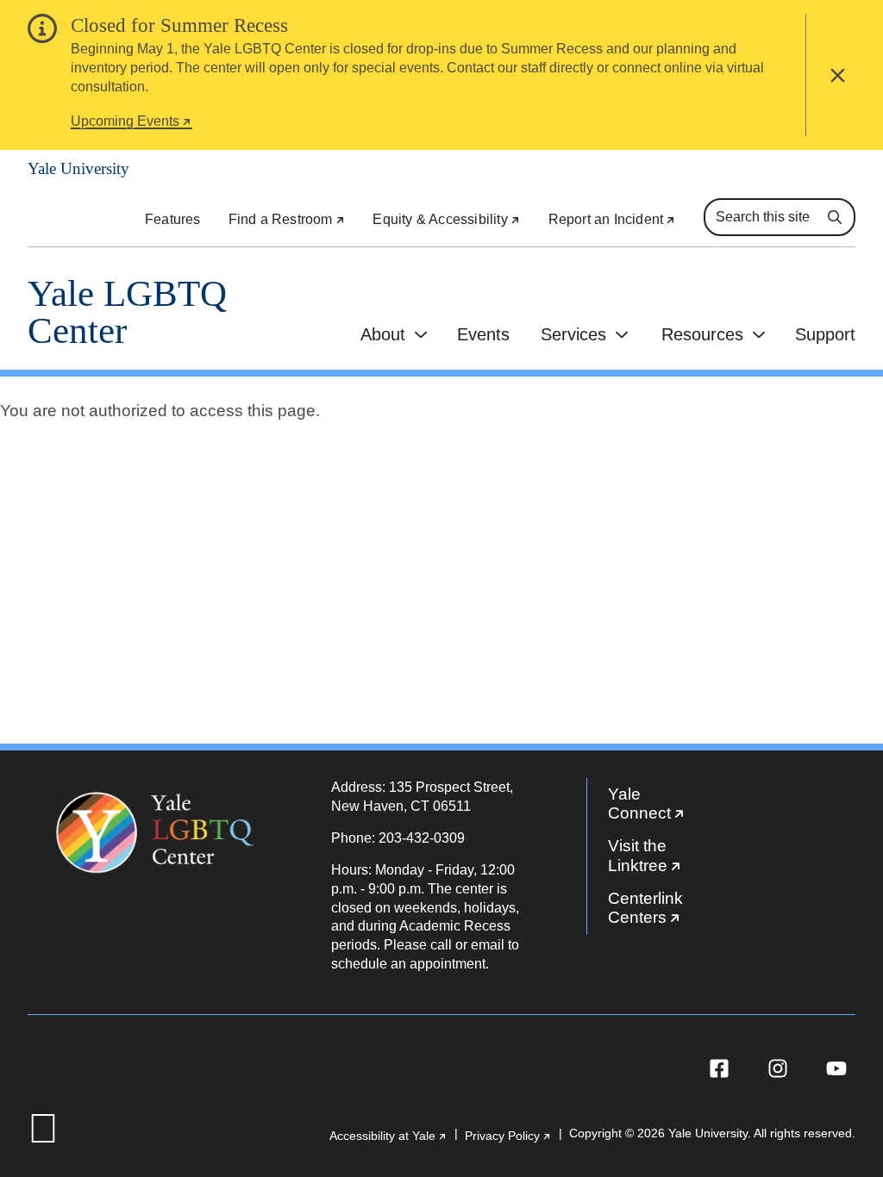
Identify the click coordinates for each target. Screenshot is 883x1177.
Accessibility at (388, 1136)
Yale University (78, 168)
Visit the (664, 859)
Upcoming (131, 123)
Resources (702, 334)
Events (483, 334)
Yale (664, 808)
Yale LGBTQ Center (127, 312)
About (382, 334)
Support (825, 334)
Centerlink (664, 912)
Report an (612, 219)
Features (173, 219)
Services (573, 334)
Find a (287, 219)
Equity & (446, 219)
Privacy (508, 1136)
